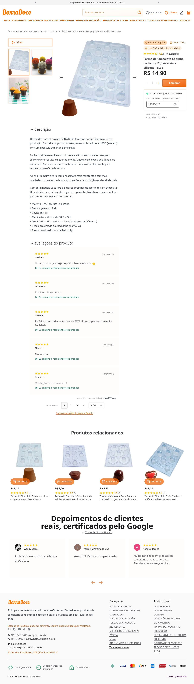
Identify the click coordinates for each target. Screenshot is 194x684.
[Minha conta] (182, 12)
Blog (157, 651)
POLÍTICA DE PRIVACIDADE (168, 643)
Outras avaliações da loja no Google (74, 413)
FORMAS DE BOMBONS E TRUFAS (30, 31)
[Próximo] (157, 2)
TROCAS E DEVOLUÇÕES (166, 647)
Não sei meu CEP (170, 98)
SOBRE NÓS (160, 638)
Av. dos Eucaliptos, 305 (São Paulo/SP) (33, 652)
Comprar (174, 83)
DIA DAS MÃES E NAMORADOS (125, 643)
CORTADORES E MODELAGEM (124, 610)
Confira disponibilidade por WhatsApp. (70, 625)
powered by (176, 676)
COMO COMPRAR (163, 610)
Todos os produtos (119, 647)
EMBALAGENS (116, 614)
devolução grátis (156, 42)
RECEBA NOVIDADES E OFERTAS (170, 635)
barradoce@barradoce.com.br (25, 647)
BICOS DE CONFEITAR (120, 606)
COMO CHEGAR (162, 606)
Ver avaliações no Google (98, 532)
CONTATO (159, 614)
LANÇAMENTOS (162, 622)
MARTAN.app (110, 398)
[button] (182, 12)
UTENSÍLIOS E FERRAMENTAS (124, 630)
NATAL (112, 638)
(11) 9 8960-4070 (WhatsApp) (27, 638)
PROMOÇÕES (160, 630)
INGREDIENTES (117, 626)
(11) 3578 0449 (18, 635)
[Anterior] (36, 2)
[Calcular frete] (175, 104)
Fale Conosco (18, 643)
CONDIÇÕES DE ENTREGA (167, 618)
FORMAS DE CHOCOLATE (122, 622)
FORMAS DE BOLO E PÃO (122, 618)
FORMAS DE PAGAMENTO (167, 626)
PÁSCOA (113, 635)
